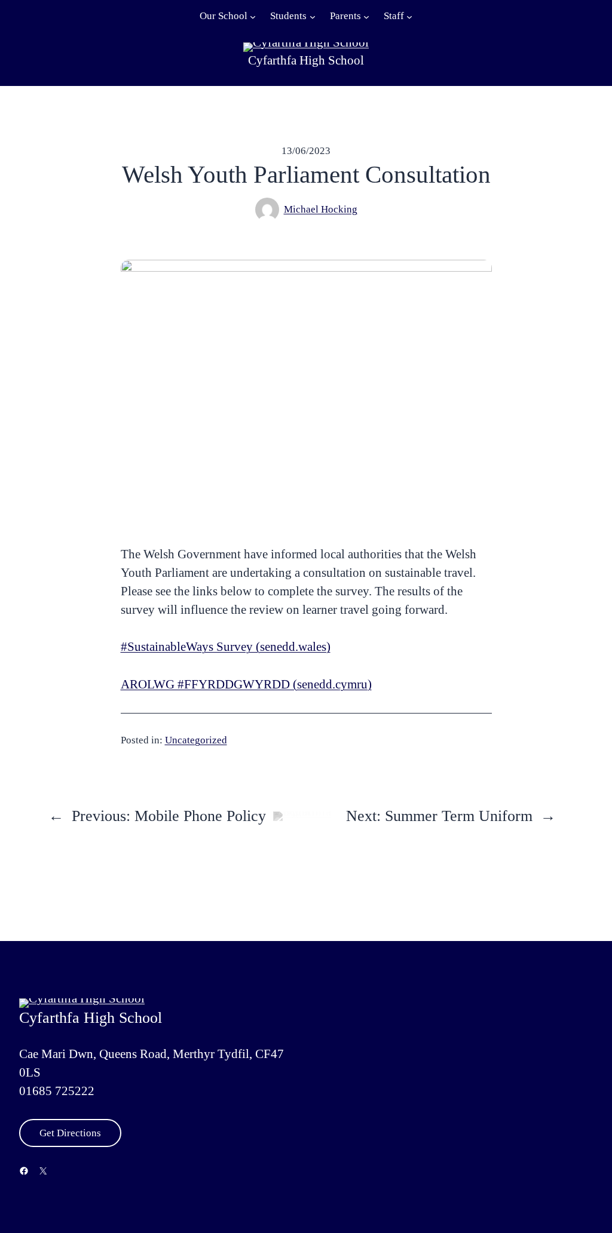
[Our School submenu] (253, 16)
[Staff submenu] (409, 16)
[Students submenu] (313, 16)
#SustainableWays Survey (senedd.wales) (226, 646)
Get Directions (70, 1133)
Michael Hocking (320, 209)
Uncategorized (196, 740)
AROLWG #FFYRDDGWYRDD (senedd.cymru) (246, 684)
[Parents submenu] (366, 16)
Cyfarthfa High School (306, 60)
